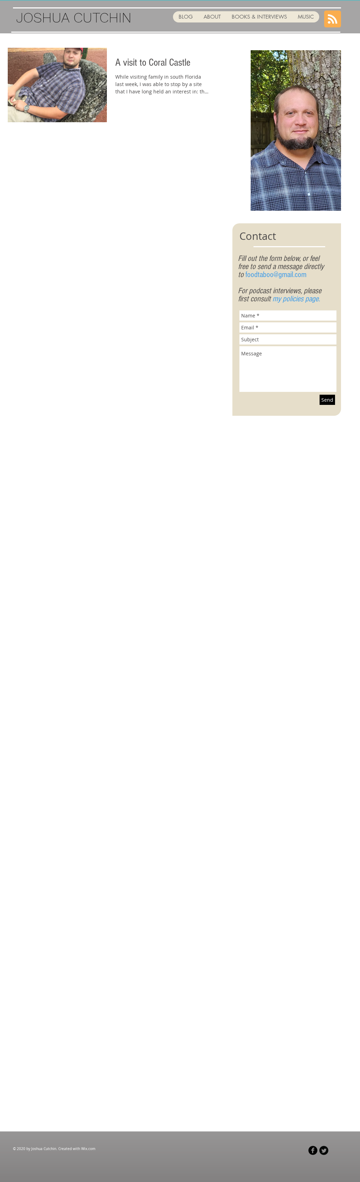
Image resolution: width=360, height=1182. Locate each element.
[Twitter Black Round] (323, 1150)
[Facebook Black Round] (312, 1150)
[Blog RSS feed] (332, 19)
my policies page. (296, 298)
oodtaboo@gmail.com (277, 274)
